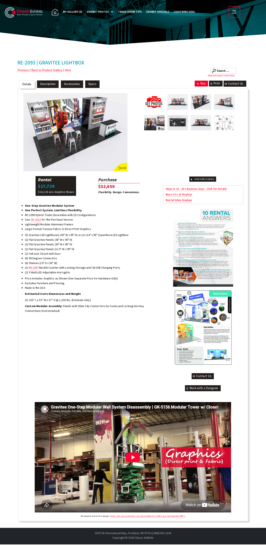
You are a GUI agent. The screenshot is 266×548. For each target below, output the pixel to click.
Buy (203, 83)
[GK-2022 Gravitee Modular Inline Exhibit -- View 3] (224, 102)
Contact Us (235, 83)
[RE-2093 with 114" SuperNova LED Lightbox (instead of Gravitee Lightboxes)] (201, 122)
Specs (92, 84)
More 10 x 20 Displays (179, 194)
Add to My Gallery (204, 179)
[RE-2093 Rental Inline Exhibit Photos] (154, 102)
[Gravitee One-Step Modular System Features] (224, 122)
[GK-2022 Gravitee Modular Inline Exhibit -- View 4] (154, 122)
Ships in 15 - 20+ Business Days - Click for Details (196, 189)
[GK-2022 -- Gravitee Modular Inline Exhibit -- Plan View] (177, 122)
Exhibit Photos (98, 12)
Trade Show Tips (130, 12)
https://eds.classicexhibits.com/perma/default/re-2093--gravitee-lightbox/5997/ (147, 516)
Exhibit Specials (157, 12)
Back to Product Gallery (46, 70)
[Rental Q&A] (203, 248)
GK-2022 (36, 220)
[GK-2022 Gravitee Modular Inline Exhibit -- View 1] (177, 102)
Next (68, 70)
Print (216, 83)
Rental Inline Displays (179, 200)
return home (229, 75)
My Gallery (72, 12)
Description (47, 84)
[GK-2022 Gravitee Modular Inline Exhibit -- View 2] (75, 132)
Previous (23, 70)
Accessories (72, 84)
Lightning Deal (184, 12)
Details (27, 84)
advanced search (215, 75)
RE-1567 (34, 268)
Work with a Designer (204, 388)
